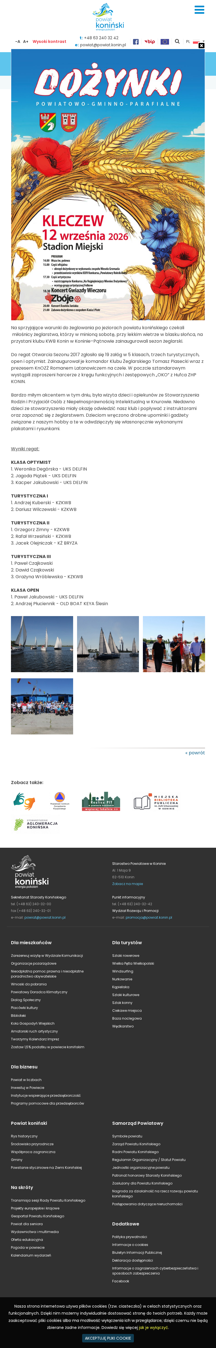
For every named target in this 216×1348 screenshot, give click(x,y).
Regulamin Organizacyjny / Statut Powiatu (149, 1159)
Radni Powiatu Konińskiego (135, 1151)
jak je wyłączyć (153, 1327)
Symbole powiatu (127, 1136)
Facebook (120, 1281)
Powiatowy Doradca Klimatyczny (39, 992)
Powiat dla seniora (27, 1224)
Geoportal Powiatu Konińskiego (37, 1216)
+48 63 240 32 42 (101, 38)
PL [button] (188, 41)
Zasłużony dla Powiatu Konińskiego (142, 1183)
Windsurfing (122, 971)
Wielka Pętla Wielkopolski (133, 963)
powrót (197, 753)
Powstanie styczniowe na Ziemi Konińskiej (46, 1167)
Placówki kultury (24, 1007)
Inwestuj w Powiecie (27, 1087)
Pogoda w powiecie (27, 1247)
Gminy (16, 1159)
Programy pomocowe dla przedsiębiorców (47, 1103)
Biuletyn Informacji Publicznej (137, 1252)
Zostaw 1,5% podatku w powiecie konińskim (47, 1047)
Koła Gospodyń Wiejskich (33, 1023)
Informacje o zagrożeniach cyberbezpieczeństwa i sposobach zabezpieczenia (155, 1271)
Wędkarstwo (123, 1026)
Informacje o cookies (130, 1244)
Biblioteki (18, 1015)
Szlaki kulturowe (125, 994)
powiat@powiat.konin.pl (45, 917)
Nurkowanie (122, 979)
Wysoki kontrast (49, 41)
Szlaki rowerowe (125, 955)
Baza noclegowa (127, 1018)
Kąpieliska (120, 987)
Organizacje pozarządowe (33, 963)
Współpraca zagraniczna (33, 1151)
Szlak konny (122, 1002)
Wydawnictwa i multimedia (35, 1231)
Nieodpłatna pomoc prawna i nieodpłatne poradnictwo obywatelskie (47, 974)
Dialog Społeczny (26, 999)
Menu (199, 9)
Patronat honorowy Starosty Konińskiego (147, 1175)
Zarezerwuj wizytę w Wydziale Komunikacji (47, 955)
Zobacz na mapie (127, 883)
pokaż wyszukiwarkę (177, 42)
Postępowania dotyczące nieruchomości (147, 1204)
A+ (25, 41)
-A (17, 41)
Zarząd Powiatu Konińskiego (136, 1144)
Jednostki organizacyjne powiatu (141, 1167)
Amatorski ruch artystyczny (34, 1031)
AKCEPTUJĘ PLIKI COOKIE (108, 1338)
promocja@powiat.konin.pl (149, 917)
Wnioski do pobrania (29, 984)
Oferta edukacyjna (27, 1239)
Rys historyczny (24, 1136)
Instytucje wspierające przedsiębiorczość (46, 1095)
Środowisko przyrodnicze (32, 1144)
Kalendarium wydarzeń (31, 1255)
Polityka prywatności (129, 1236)
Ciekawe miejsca (127, 1010)
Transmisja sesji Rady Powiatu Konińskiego (48, 1200)
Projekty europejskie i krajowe (35, 1208)
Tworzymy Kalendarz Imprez (35, 1039)
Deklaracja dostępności (132, 1260)
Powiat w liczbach (26, 1079)
